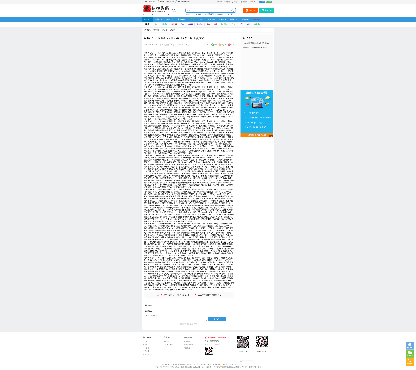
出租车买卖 (220, 14)
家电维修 (257, 24)
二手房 (241, 24)
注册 (251, 2)
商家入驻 (268, 10)
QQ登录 (262, 1)
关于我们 (146, 341)
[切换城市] (175, 11)
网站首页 (147, 19)
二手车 (233, 24)
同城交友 (234, 19)
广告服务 (146, 348)
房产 (202, 19)
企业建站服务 (168, 344)
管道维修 (224, 24)
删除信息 (187, 348)
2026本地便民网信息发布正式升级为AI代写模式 (259, 43)
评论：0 (173, 45)
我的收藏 (227, 2)
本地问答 (181, 19)
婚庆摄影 (174, 24)
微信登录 (268, 1)
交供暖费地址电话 (198, 14)
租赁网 (190, 24)
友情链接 (146, 351)
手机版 (236, 2)
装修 (182, 24)
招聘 (225, 14)
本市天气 (192, 19)
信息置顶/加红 (189, 344)
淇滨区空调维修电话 (210, 14)
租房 (248, 24)
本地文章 (164, 30)
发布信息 (251, 10)
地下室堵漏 (231, 14)
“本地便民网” (179, 364)
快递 (208, 24)
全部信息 (158, 19)
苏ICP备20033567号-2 (204, 364)
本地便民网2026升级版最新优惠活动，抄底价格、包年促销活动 (264, 47)
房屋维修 (164, 24)
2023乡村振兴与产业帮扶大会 (209, 295)
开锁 (156, 24)
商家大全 (170, 19)
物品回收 (200, 24)
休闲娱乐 (222, 19)
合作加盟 (146, 354)
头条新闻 (256, 19)
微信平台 (245, 2)
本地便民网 (155, 30)
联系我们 (146, 344)
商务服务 (245, 19)
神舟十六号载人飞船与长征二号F (176, 295)
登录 (255, 2)
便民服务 (211, 19)
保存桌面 (219, 2)
